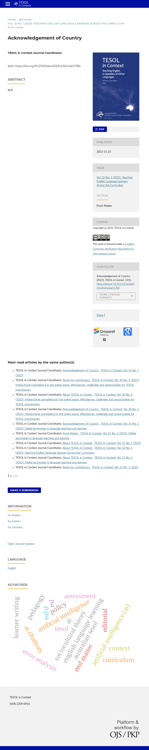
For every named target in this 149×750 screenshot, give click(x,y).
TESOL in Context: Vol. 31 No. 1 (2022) (117, 443)
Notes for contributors (76, 380)
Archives (25, 19)
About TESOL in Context (78, 395)
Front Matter (71, 433)
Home (12, 19)
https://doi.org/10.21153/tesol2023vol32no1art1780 (48, 66)
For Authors (14, 521)
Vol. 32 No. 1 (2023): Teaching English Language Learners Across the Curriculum (66, 23)
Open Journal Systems (21, 544)
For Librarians (15, 527)
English (12, 568)
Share (100, 315)
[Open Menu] (8, 4)
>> (16, 475)
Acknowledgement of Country (81, 370)
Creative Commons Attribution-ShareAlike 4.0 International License (113, 249)
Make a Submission (24, 490)
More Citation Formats (109, 296)
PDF (101, 129)
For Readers (14, 515)
